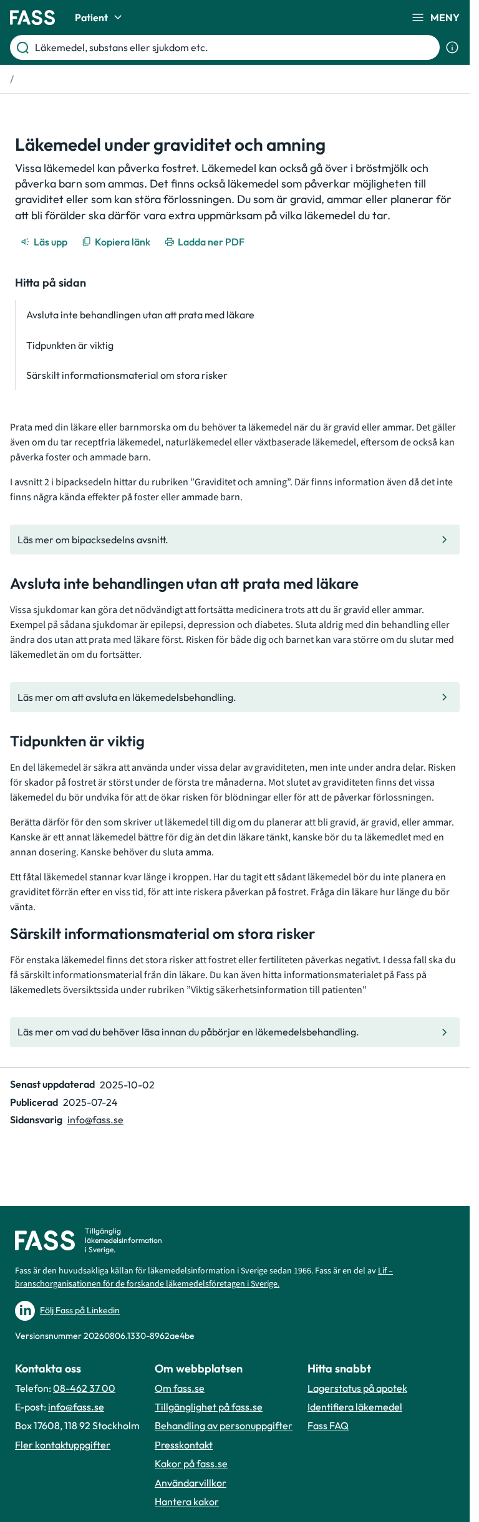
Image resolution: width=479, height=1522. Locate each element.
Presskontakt (184, 1445)
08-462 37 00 (84, 1388)
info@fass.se (95, 1119)
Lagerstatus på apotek (357, 1388)
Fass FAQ (328, 1425)
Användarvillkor (190, 1483)
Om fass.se (180, 1388)
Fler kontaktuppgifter (62, 1445)
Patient (91, 17)
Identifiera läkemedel (354, 1407)
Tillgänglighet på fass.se (209, 1407)
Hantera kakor (187, 1501)
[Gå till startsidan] (32, 17)
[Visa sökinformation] (452, 47)
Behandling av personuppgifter (224, 1425)
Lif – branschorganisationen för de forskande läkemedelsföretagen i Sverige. (204, 1277)
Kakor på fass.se (191, 1463)
